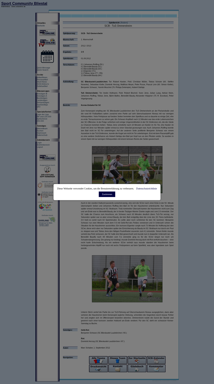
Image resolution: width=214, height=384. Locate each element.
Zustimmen (107, 194)
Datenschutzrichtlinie (146, 188)
